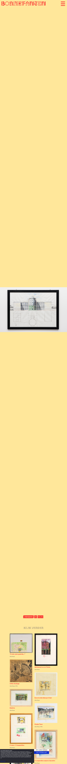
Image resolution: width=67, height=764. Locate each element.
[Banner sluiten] (51, 749)
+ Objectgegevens (28, 616)
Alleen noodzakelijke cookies (41, 752)
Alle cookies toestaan (41, 750)
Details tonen (3, 761)
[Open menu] (65, 3)
